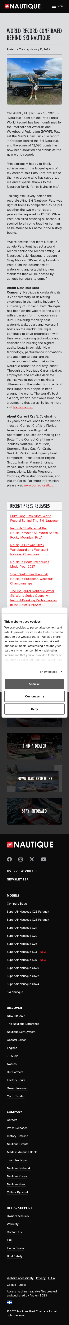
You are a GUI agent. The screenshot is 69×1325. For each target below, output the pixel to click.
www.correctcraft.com (40, 485)
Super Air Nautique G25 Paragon (28, 919)
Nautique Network (19, 1168)
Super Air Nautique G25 (22, 944)
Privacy (41, 1278)
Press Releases (17, 1128)
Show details (48, 671)
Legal (22, 1284)
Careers (12, 1120)
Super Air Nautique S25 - (27, 960)
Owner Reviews (17, 1088)
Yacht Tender (16, 1096)
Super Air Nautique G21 (22, 927)
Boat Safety (14, 1256)
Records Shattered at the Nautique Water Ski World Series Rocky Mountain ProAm (34, 532)
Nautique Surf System (21, 1032)
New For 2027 (16, 1016)
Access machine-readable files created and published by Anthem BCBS (32, 1293)
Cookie (11, 1284)
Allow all (34, 683)
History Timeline (17, 1136)
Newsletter (18, 879)
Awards (12, 1064)
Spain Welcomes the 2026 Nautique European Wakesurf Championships (31, 578)
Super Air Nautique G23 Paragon (28, 911)
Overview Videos (22, 871)
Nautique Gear (16, 1184)
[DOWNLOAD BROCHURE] (34, 793)
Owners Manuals (18, 1216)
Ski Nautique (15, 992)
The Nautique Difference (23, 1024)
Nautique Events (17, 1144)
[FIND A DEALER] (34, 761)
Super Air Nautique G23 (22, 936)
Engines (12, 1048)
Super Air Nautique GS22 (23, 976)
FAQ (9, 1240)
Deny (34, 708)
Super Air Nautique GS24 (23, 984)
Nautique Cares (17, 1176)
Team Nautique (17, 1160)
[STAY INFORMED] (34, 826)
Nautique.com (23, 407)
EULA (51, 1278)
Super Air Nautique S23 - (27, 952)
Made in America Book (22, 1152)
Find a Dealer (15, 1248)
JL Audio (12, 1056)
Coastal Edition (16, 1040)
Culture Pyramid (17, 1192)
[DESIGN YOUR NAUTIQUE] (34, 728)
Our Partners (15, 1072)
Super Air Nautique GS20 (23, 968)
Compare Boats (17, 903)
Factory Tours (16, 1080)
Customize (32, 696)
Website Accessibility (20, 1278)
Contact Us (14, 1232)
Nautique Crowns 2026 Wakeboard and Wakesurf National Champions (29, 549)
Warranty (13, 1224)
